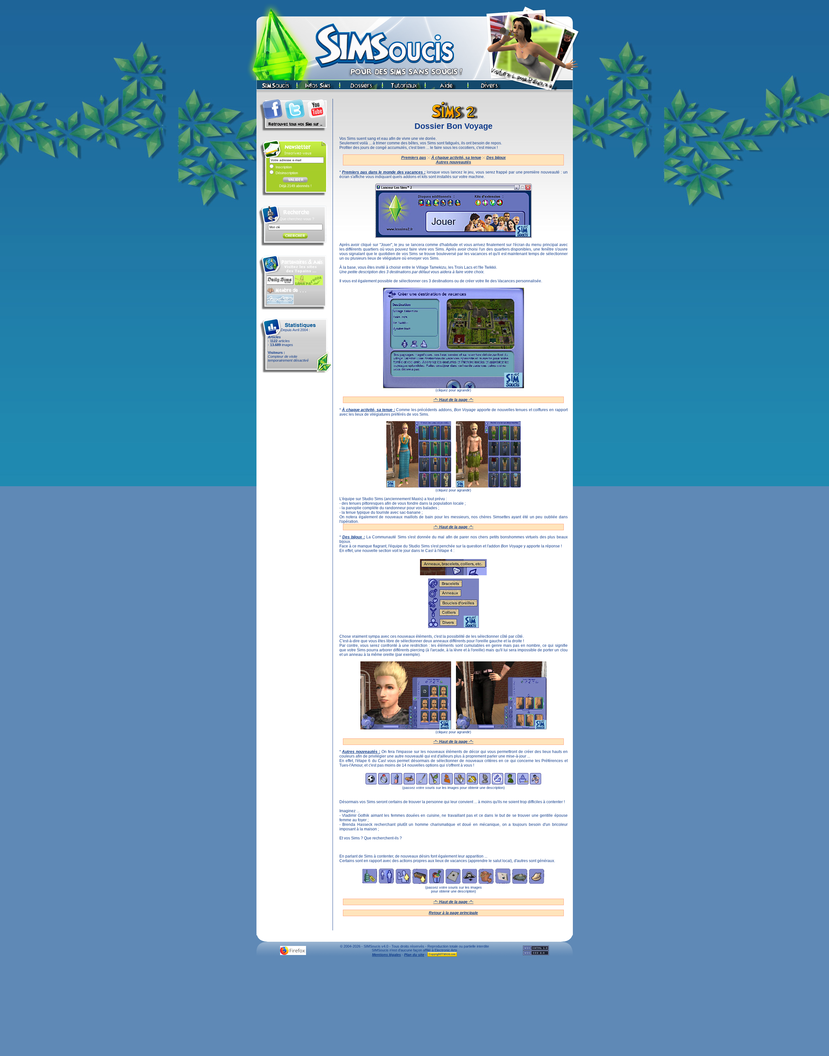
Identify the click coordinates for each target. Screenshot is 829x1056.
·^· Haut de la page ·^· (453, 400)
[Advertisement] (414, 1008)
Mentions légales (386, 955)
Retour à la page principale (453, 913)
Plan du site (414, 955)
